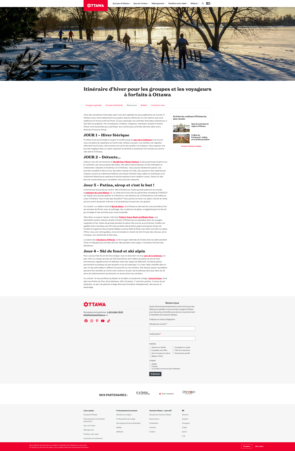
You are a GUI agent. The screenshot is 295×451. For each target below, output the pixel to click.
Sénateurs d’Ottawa (105, 239)
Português (186, 423)
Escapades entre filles (159, 350)
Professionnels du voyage (125, 419)
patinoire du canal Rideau (97, 192)
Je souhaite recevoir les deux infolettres (166, 369)
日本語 (184, 427)
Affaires (194, 3)
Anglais (154, 364)
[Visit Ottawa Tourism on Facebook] (86, 321)
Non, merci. (259, 446)
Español (185, 419)
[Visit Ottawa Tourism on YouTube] (102, 321)
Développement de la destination (128, 423)
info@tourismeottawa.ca (94, 315)
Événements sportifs (182, 353)
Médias (119, 427)
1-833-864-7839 (115, 312)
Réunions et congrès (123, 415)
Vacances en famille (159, 347)
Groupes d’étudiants (114, 105)
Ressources (132, 105)
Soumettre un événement (93, 438)
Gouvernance (154, 419)
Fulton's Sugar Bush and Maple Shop (136, 217)
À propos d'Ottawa (121, 3)
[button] (202, 3)
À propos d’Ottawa (90, 415)
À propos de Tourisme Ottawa (160, 415)
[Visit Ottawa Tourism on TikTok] (108, 321)
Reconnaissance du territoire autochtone (94, 420)
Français (154, 366)
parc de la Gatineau (143, 140)
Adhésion (119, 432)
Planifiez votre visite (177, 3)
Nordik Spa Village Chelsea (126, 162)
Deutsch (185, 415)
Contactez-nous (158, 105)
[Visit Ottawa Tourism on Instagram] (91, 321)
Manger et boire (157, 356)
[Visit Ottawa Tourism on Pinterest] (97, 321)
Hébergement (158, 3)
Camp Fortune (155, 278)
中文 (183, 436)
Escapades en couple (182, 347)
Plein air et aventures (182, 350)
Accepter (246, 446)
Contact (152, 432)
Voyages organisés (94, 105)
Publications (153, 423)
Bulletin (144, 105)
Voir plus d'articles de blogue (191, 146)
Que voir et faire (140, 3)
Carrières (152, 427)
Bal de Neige (118, 206)
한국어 (184, 432)
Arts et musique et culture (161, 353)
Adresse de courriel (157, 324)
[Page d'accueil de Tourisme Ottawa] (96, 5)
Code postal (154, 334)
